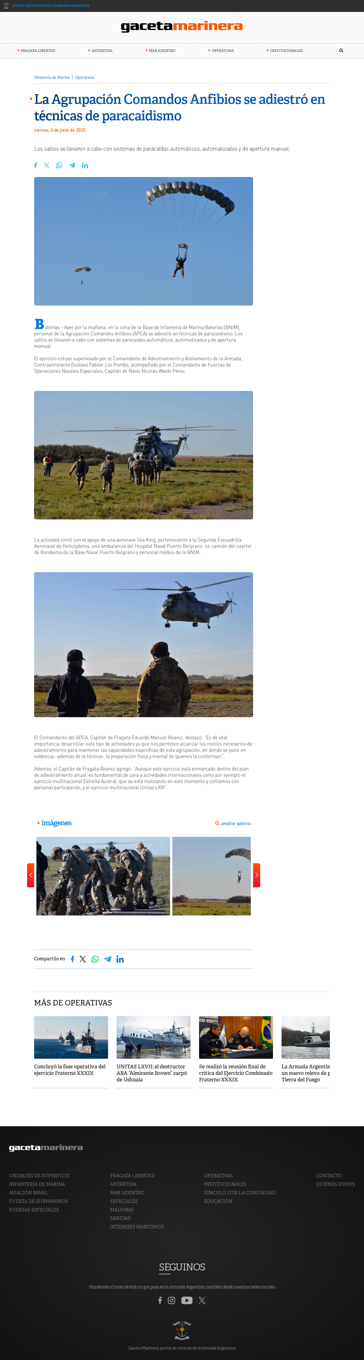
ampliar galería (236, 823)
